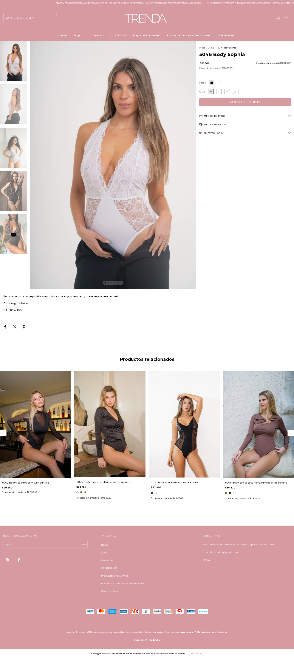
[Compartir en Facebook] (5, 327)
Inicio (202, 47)
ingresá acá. (186, 632)
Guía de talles (226, 35)
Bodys (211, 47)
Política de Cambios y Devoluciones (188, 35)
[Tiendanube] (147, 640)
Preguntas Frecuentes (146, 35)
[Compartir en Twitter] (15, 327)
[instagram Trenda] (7, 560)
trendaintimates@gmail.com (220, 552)
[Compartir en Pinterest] (24, 327)
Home (63, 35)
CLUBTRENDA (118, 35)
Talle (202, 92)
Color (202, 83)
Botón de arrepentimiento (212, 632)
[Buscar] (53, 18)
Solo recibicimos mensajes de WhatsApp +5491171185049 (238, 544)
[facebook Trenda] (19, 560)
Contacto (96, 35)
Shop (77, 35)
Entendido (196, 653)
